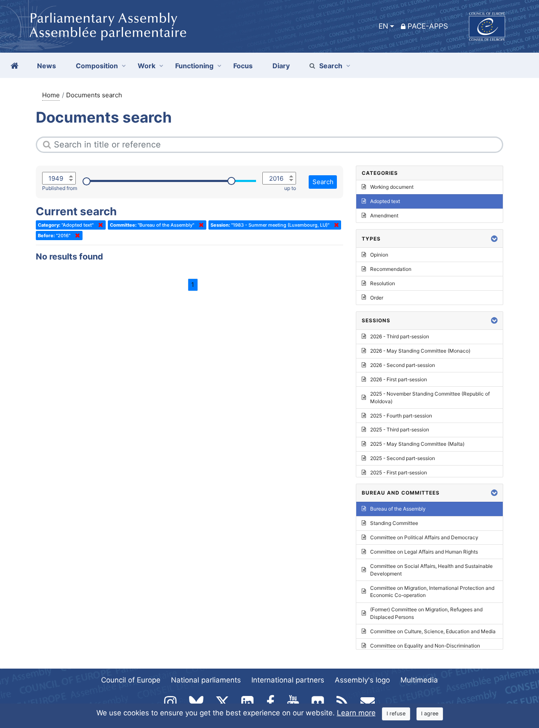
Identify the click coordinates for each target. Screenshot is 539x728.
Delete (99, 225)
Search (330, 66)
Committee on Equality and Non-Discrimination (425, 645)
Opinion (379, 255)
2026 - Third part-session (399, 336)
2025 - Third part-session (399, 429)
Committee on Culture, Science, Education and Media (433, 631)
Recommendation (390, 269)
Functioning (194, 66)
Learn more (356, 713)
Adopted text (385, 201)
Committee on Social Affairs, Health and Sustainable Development (431, 570)
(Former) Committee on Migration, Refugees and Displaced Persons (426, 613)
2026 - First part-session (398, 379)
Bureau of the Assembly (398, 509)
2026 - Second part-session (402, 365)
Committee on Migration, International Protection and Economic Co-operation (432, 592)
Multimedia (419, 680)
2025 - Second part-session (402, 458)
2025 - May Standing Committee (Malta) (417, 444)
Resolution (382, 283)
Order (376, 297)
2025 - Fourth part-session (401, 415)
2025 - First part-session (398, 472)
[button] (494, 238)
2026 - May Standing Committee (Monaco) (420, 351)
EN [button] (383, 26)
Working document (392, 187)
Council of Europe (130, 680)
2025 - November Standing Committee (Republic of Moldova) (430, 397)
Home (51, 95)
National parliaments (206, 680)
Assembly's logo (362, 680)
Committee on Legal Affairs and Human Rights (424, 552)
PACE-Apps (428, 26)
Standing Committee (394, 523)
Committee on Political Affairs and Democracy (424, 537)
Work (146, 66)
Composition (97, 66)
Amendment (384, 215)
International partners (287, 680)
